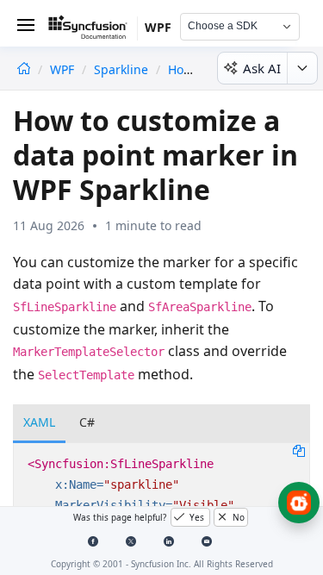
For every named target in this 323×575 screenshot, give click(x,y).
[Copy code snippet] (299, 450)
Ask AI (262, 68)
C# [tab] (87, 422)
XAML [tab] (39, 422)
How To (188, 69)
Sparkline (121, 69)
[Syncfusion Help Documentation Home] (93, 30)
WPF (64, 69)
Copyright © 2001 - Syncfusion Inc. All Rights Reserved (162, 564)
